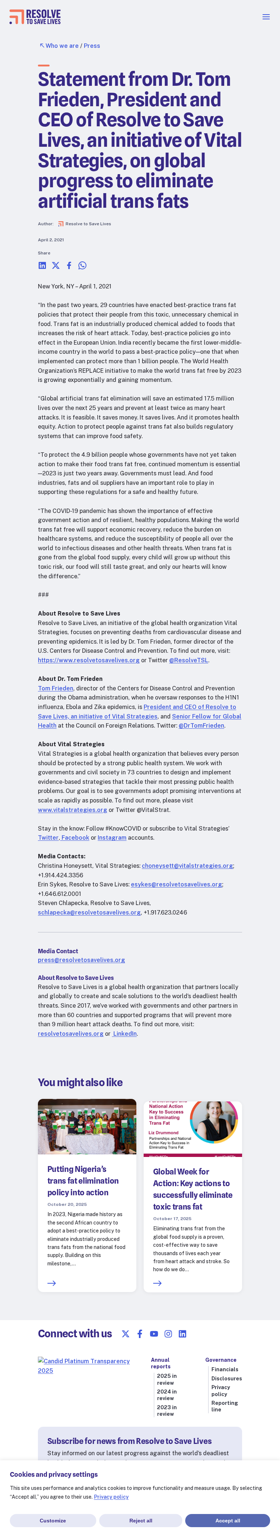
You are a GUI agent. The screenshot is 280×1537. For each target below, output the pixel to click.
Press (92, 45)
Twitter (48, 837)
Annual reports (161, 1363)
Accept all (227, 1520)
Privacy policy (111, 1497)
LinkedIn (124, 1033)
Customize (53, 1520)
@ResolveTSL (188, 660)
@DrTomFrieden (201, 725)
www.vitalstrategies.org (72, 809)
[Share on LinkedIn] (42, 267)
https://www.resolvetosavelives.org (89, 660)
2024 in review (167, 1395)
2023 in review (167, 1410)
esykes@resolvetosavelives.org (176, 884)
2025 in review (167, 1379)
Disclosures (226, 1378)
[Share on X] (55, 267)
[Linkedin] (182, 1334)
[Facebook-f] (140, 1334)
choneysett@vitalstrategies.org (187, 865)
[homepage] (35, 22)
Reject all (140, 1520)
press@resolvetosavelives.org (81, 960)
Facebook (74, 837)
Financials (224, 1369)
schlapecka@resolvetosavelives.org (89, 912)
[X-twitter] (125, 1334)
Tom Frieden (55, 688)
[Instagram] (168, 1334)
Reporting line (224, 1406)
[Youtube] (154, 1334)
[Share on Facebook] (69, 267)
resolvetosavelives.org (71, 1033)
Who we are (62, 45)
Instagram (112, 837)
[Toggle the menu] (266, 19)
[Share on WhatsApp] (82, 267)
